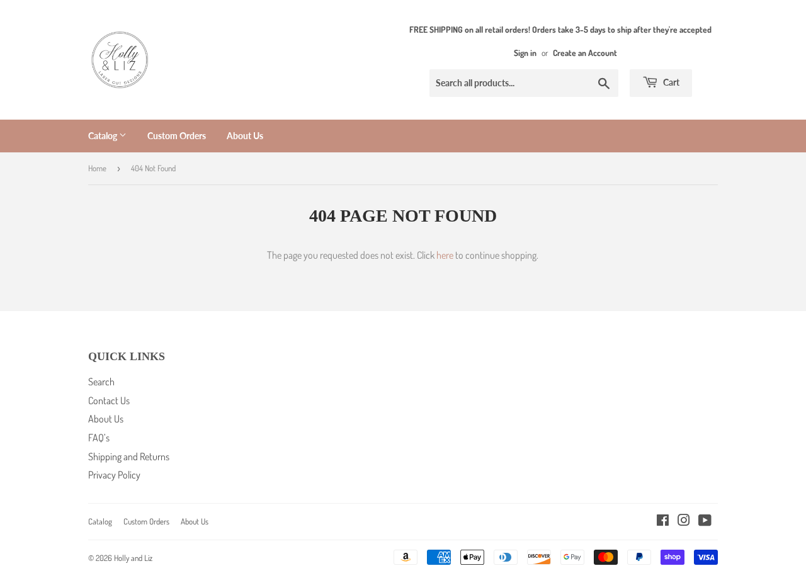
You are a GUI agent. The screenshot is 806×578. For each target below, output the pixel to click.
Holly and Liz (133, 558)
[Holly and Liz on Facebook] (662, 521)
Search (101, 381)
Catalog (103, 135)
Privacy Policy (114, 474)
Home (97, 168)
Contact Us (109, 400)
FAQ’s (99, 437)
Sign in (525, 52)
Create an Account (585, 52)
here (444, 255)
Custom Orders (176, 135)
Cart (670, 82)
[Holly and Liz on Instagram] (684, 521)
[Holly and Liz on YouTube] (705, 521)
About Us (245, 135)
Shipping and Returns (128, 456)
